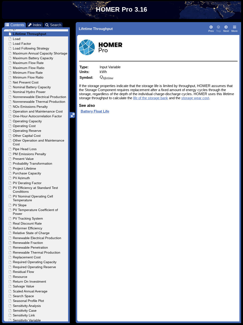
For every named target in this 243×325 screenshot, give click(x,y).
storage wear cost (195, 98)
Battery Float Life (95, 111)
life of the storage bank (150, 98)
